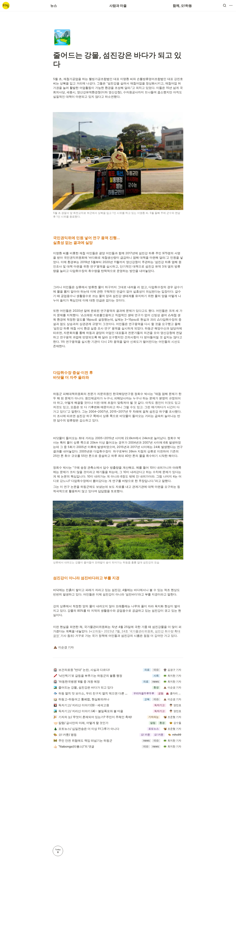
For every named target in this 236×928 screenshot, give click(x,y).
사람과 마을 (118, 6)
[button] (225, 5)
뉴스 (53, 6)
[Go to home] (6, 5)
